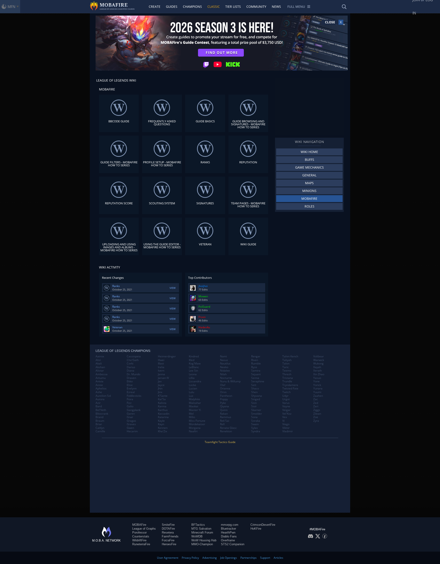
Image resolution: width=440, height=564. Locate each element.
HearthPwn (228, 532)
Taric (285, 367)
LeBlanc (194, 367)
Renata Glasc (228, 428)
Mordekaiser (197, 424)
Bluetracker (228, 528)
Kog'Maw (195, 363)
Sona (254, 417)
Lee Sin (193, 370)
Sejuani (256, 374)
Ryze (254, 367)
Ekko (130, 381)
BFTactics (198, 524)
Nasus (224, 360)
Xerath (317, 370)
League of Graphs (144, 528)
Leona (193, 374)
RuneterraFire (141, 544)
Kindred (194, 356)
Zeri (315, 406)
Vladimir (287, 431)
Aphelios (101, 388)
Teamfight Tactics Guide (220, 442)
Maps (309, 183)
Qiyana (224, 406)
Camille (100, 431)
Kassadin (163, 414)
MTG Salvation (201, 528)
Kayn (161, 424)
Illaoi (161, 363)
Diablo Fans (229, 536)
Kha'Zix (162, 431)
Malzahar (195, 403)
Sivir (254, 406)
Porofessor (139, 532)
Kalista (162, 403)
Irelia (161, 367)
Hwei (161, 360)
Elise (130, 385)
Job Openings (228, 558)
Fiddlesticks (134, 396)
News (276, 6)
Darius (131, 367)
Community (256, 6)
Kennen (163, 428)
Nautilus (225, 363)
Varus (286, 403)
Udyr (285, 396)
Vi (283, 421)
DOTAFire (168, 528)
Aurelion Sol (103, 396)
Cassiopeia (134, 356)
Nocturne (226, 378)
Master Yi (195, 410)
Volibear (318, 356)
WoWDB (197, 536)
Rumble (256, 363)
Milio (192, 417)
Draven (131, 378)
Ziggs (316, 410)
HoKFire (255, 528)
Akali (99, 363)
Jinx (160, 392)
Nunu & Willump (230, 381)
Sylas (254, 428)
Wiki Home (309, 152)
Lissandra (195, 381)
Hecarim (132, 431)
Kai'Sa (162, 399)
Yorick (317, 385)
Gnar (130, 417)
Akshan (100, 367)
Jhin (160, 388)
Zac (315, 399)
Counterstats (140, 536)
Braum (100, 421)
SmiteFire (168, 524)
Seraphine (257, 381)
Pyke (223, 403)
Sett (253, 385)
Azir (98, 403)
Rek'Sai (224, 421)
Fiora (130, 399)
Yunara (317, 388)
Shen (254, 392)
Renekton (226, 431)
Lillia (192, 378)
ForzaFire (168, 540)
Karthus (163, 410)
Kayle (161, 421)
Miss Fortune (197, 421)
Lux (191, 396)
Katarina (163, 417)
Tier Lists (233, 6)
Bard (99, 406)
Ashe (99, 392)
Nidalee (225, 370)
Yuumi (317, 392)
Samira (255, 370)
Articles (278, 558)
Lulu (191, 392)
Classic (213, 6)
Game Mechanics (309, 167)
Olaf (222, 385)
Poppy (224, 399)
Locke (192, 385)
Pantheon (226, 396)
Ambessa (101, 374)
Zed (315, 403)
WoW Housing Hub (203, 540)
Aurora (100, 399)
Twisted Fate (290, 388)
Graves (131, 424)
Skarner (256, 410)
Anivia (99, 381)
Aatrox (100, 356)
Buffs (309, 159)
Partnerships (248, 558)
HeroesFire (169, 544)
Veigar (286, 410)
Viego (285, 424)
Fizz (129, 403)
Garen (131, 414)
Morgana (195, 428)
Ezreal (131, 392)
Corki (130, 363)
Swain (255, 424)
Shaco (255, 388)
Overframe (228, 540)
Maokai (193, 406)
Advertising (209, 558)
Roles (309, 206)
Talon (285, 363)
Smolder (256, 414)
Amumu (101, 378)
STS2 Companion (232, 544)
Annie (99, 385)
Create (154, 6)
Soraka (255, 421)
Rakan (224, 414)
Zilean (317, 414)
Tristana (287, 378)
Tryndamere (290, 385)
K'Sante (163, 396)
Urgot (286, 399)
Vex (284, 417)
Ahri (98, 360)
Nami (223, 356)
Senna (255, 378)
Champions (192, 6)
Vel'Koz (287, 414)
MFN (11, 6)
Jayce (161, 385)
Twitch (286, 392)
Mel (191, 414)
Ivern (161, 370)
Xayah (317, 367)
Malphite (194, 399)
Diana (130, 370)
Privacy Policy (190, 558)
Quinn (224, 410)
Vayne (286, 406)
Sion (254, 403)
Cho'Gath (133, 360)
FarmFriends (170, 536)
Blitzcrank (102, 414)
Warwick (318, 360)
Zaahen (318, 396)
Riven (254, 360)
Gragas (131, 421)
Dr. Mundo (133, 374)
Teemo (286, 370)
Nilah (223, 374)
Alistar (100, 370)
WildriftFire (139, 540)
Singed (255, 399)
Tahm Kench (290, 356)
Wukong (318, 363)
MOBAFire (309, 198)
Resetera (168, 532)
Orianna (225, 388)
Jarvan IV (163, 378)
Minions (309, 191)
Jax (160, 381)
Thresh (286, 374)
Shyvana (256, 396)
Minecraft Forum (202, 532)
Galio (130, 406)
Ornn (223, 392)
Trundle (287, 381)
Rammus (225, 417)
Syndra (255, 431)
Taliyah (287, 360)
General (309, 175)
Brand (99, 417)
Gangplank (133, 410)
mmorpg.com (229, 524)
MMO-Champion (202, 544)
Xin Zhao (318, 374)
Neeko (224, 367)
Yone (316, 381)
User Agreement (167, 558)
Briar (99, 424)
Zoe (315, 417)
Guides (171, 6)
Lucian (193, 388)
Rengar (255, 356)
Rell (222, 424)
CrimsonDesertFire (262, 524)
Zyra (316, 421)
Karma (162, 406)
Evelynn (132, 388)
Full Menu (296, 6)
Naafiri (193, 431)
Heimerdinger (167, 356)
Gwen (130, 428)
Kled (191, 360)
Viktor (286, 428)
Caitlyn (100, 428)
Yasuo (317, 378)
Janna (161, 374)
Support (265, 558)
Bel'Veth (101, 410)
